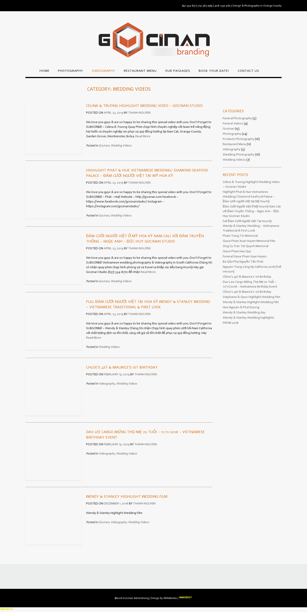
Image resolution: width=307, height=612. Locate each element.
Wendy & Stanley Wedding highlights (248, 318)
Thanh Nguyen (139, 113)
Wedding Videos (121, 145)
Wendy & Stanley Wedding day (244, 312)
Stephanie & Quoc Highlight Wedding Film (251, 297)
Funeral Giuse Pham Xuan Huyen (245, 256)
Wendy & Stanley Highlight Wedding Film (126, 496)
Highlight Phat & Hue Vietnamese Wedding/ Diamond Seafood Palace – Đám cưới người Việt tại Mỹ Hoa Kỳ (249, 196)
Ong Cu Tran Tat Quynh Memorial (245, 246)
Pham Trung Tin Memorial (240, 236)
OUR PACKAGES (177, 71)
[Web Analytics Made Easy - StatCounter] (185, 598)
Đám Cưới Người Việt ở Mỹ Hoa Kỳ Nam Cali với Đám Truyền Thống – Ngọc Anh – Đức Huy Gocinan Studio (252, 211)
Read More (142, 136)
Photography (70, 71)
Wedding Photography (238, 154)
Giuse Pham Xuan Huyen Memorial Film (249, 241)
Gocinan (104, 145)
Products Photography (238, 139)
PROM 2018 (230, 323)
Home (44, 71)
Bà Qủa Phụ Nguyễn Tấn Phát (243, 261)
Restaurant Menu (140, 71)
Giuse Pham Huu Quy (237, 251)
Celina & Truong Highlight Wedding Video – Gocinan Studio (144, 105)
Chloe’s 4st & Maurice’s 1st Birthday (122, 367)
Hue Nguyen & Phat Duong (241, 307)
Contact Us (248, 71)
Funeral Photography (237, 118)
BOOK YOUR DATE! (214, 71)
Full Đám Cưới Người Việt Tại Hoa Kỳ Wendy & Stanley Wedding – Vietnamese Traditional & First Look (251, 225)
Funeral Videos (233, 123)
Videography (103, 71)
